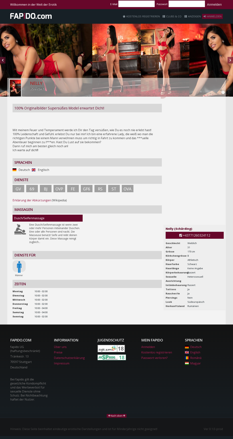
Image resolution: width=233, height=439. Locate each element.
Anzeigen (194, 16)
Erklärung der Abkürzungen (32, 200)
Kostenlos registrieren (143, 16)
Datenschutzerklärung (69, 358)
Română (196, 358)
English (195, 352)
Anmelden (214, 4)
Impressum (61, 363)
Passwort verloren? (154, 358)
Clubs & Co (173, 16)
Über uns (60, 347)
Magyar (195, 363)
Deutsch (196, 347)
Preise (58, 352)
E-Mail (113, 4)
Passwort (162, 4)
